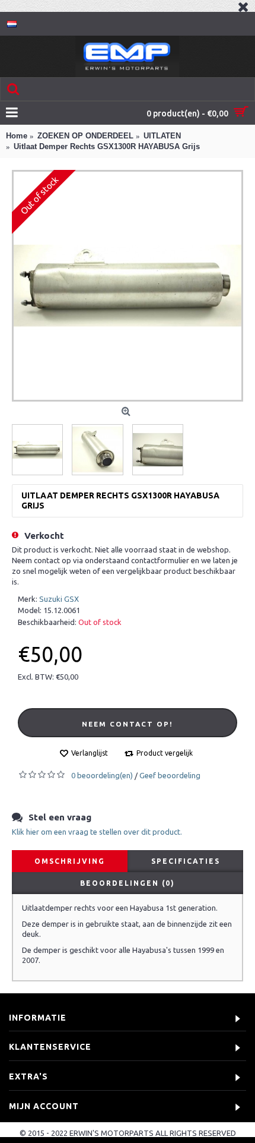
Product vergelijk (164, 753)
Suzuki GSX (59, 599)
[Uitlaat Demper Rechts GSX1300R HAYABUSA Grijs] (127, 286)
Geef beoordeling (169, 775)
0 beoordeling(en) (102, 775)
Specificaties (185, 861)
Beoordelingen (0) (127, 883)
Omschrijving (69, 861)
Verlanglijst (89, 753)
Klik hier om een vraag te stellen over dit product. (97, 832)
